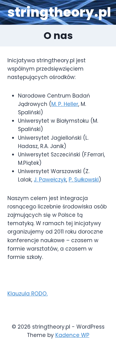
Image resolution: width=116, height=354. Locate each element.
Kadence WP (72, 335)
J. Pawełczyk (50, 179)
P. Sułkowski (84, 179)
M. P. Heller (64, 104)
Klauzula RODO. (27, 293)
